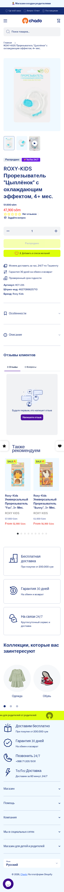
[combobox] (32, 31)
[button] (58, 21)
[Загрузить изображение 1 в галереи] (9, 143)
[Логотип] (32, 21)
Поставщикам (51, 11)
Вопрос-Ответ (33, 11)
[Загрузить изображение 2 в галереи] (21, 143)
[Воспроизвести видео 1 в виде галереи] (34, 143)
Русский (12, 864)
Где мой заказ (15, 11)
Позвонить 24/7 (28, 755)
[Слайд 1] (5, 706)
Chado (23, 874)
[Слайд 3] (17, 706)
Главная (8, 43)
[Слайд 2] (11, 706)
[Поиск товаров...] (7, 31)
